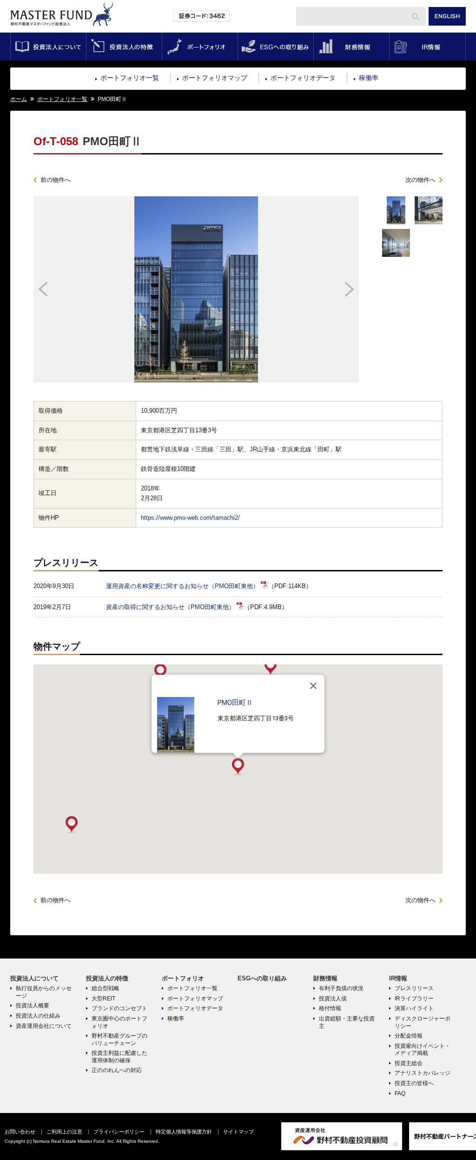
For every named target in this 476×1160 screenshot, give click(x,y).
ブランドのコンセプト (119, 1008)
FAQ (400, 1093)
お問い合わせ (20, 1131)
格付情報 (330, 1008)
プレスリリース (414, 988)
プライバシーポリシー (119, 1131)
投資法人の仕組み (38, 1015)
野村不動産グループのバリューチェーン (119, 1039)
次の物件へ (420, 179)
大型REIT (103, 998)
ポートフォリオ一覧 (129, 77)
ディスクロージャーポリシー (422, 1022)
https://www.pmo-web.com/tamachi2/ (190, 517)
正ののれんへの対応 (117, 1070)
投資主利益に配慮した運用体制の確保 (119, 1057)
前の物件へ (55, 179)
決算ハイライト (414, 1008)
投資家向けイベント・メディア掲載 (422, 1050)
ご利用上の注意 (64, 1131)
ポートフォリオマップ (214, 77)
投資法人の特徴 (124, 46)
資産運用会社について (44, 1026)
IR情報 (427, 46)
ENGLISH (447, 16)
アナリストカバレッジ (422, 1073)
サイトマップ (238, 1131)
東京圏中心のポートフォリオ (119, 1022)
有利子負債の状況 (341, 988)
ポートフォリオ (200, 46)
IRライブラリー (414, 998)
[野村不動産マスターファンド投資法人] (61, 31)
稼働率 (368, 77)
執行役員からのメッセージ (44, 992)
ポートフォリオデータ (303, 77)
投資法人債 (333, 998)
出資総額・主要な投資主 (347, 1022)
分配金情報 (409, 1036)
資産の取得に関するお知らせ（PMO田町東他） (170, 606)
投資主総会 (409, 1063)
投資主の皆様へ (414, 1083)
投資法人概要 (32, 1005)
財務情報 (351, 46)
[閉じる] (313, 686)
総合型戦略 (105, 988)
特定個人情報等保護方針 (184, 1131)
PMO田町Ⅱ (235, 702)
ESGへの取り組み (275, 46)
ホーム (18, 99)
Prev (74, 289)
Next (318, 289)
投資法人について (48, 46)
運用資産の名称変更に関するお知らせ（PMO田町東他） (182, 586)
